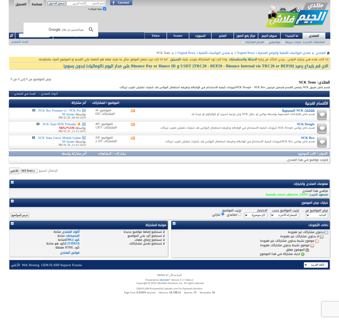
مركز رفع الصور (246, 36)
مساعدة (37, 3)
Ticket (156, 36)
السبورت (200, 36)
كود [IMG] (72, 239)
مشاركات (120, 153)
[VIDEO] (73, 243)
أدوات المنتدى (49, 94)
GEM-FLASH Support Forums (61, 265)
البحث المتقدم (20, 41)
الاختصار (262, 210)
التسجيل (21, 3)
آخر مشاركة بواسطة (74, 153)
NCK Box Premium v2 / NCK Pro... (58, 110)
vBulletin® (165, 280)
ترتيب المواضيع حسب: (285, 210)
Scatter (177, 36)
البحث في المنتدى (24, 94)
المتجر (222, 36)
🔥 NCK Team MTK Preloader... (60, 124)
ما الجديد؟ (291, 36)
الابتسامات (72, 236)
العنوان (323, 153)
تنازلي (216, 214)
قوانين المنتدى (69, 252)
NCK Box (308, 138)
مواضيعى (274, 42)
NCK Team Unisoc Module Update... (58, 138)
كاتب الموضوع (307, 153)
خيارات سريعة (293, 42)
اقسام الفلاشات (254, 42)
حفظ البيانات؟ (95, 9)
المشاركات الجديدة (314, 42)
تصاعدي (232, 214)
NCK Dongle (306, 124)
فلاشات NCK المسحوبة (298, 110)
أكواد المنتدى (70, 232)
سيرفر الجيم (269, 36)
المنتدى (314, 36)
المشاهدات (104, 153)
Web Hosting (30, 265)
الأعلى (14, 170)
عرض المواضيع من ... (315, 210)
